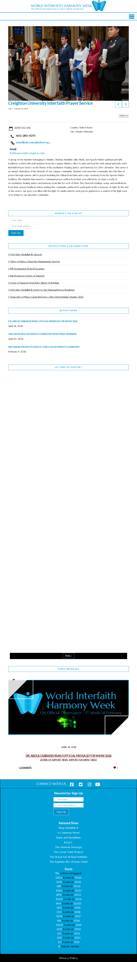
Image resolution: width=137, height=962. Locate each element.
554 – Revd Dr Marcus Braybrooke (39, 477)
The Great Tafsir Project (68, 852)
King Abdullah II (68, 827)
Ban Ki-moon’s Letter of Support (27, 275)
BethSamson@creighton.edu (27, 153)
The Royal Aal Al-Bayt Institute (68, 856)
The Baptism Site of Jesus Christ (69, 861)
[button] (131, 16)
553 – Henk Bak (25, 568)
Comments (25, 767)
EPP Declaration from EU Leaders (27, 268)
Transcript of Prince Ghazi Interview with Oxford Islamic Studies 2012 (46, 296)
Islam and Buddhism (68, 837)
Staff (17, 456)
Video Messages (68, 669)
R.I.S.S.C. (68, 842)
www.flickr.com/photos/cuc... (33, 142)
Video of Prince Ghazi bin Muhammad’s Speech (35, 261)
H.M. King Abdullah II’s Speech (26, 254)
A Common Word (68, 832)
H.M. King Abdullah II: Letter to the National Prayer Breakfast (42, 289)
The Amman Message (68, 847)
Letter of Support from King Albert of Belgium (34, 282)
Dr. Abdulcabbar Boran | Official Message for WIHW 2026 (68, 756)
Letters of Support (68, 367)
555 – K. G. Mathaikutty (31, 386)
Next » (68, 655)
